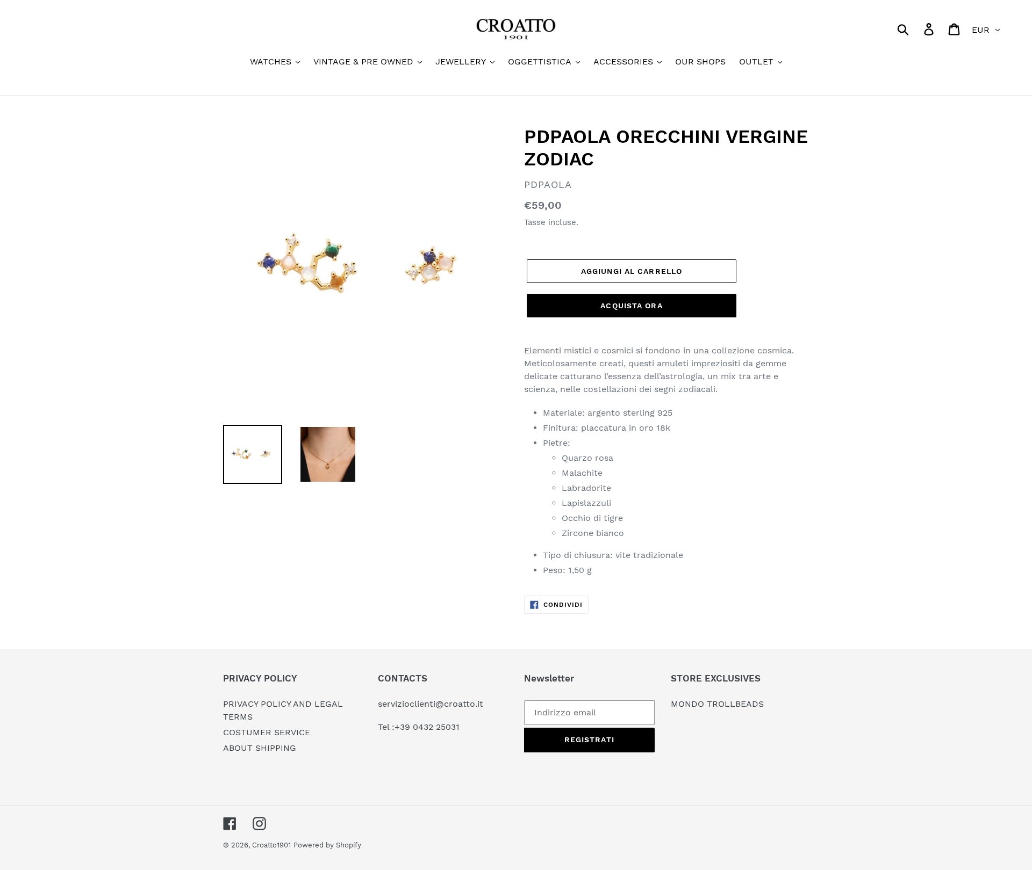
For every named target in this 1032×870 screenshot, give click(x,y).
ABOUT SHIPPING (259, 748)
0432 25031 (436, 727)
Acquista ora (631, 305)
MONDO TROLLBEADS (717, 704)
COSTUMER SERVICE (266, 732)
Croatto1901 (271, 845)
